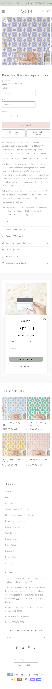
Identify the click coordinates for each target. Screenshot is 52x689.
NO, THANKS (26, 367)
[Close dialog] (44, 318)
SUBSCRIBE (26, 359)
